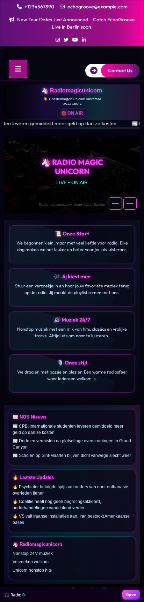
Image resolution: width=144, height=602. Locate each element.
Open (131, 594)
